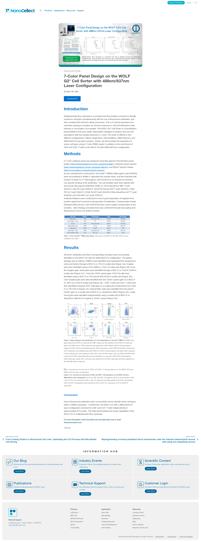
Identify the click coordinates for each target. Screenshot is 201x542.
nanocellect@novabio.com (17, 525)
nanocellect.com (91, 420)
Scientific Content (138, 515)
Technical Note (72, 70)
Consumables (74, 528)
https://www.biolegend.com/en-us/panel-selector (86, 167)
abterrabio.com (108, 420)
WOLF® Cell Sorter (76, 518)
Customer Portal (138, 512)
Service (72, 525)
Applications (59, 10)
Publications (136, 518)
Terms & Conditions (186, 537)
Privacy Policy (159, 537)
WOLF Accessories (76, 521)
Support (80, 10)
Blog (134, 521)
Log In (189, 2)
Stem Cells (105, 512)
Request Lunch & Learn (140, 528)
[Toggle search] (196, 2)
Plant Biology (106, 515)
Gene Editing (106, 528)
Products (48, 10)
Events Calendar (138, 525)
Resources (70, 10)
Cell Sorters (74, 512)
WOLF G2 (73, 515)
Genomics (105, 518)
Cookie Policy (172, 537)
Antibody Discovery (108, 521)
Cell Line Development (109, 525)
